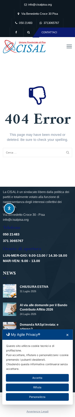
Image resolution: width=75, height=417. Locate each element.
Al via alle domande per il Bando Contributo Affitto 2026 (43, 307)
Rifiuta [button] (37, 387)
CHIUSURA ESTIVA (34, 286)
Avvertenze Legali (38, 411)
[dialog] (37, 367)
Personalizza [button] (37, 396)
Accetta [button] (37, 377)
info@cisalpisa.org (40, 4)
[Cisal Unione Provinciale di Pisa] (24, 46)
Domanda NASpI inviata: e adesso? (39, 327)
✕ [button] (67, 335)
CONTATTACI (49, 32)
